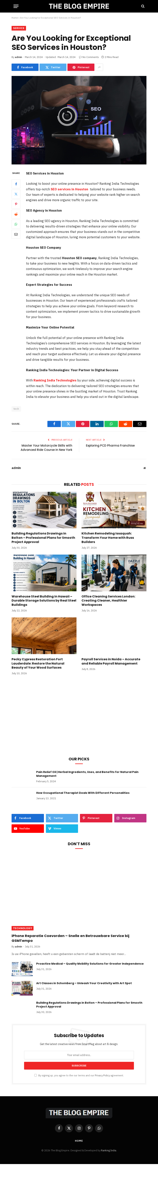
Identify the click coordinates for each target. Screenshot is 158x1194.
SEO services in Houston (69, 189)
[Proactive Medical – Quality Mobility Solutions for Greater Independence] (22, 968)
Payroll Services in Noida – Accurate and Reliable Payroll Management (111, 661)
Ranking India (108, 1150)
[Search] (142, 6)
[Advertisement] (79, 721)
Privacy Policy (102, 1075)
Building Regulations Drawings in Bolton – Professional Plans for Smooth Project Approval (43, 537)
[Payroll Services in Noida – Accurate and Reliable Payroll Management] (114, 635)
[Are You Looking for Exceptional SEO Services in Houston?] (79, 120)
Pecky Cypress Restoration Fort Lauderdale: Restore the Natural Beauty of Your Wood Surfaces (38, 663)
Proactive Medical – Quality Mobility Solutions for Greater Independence (90, 964)
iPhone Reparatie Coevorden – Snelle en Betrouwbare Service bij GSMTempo (70, 938)
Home (15, 17)
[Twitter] (16, 194)
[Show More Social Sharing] (99, 67)
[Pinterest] (16, 204)
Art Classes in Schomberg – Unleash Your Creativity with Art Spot (84, 983)
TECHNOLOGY (22, 928)
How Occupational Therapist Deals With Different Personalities (82, 793)
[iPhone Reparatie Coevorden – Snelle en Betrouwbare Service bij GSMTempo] (79, 892)
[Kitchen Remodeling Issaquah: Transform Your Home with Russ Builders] (114, 510)
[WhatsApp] (16, 224)
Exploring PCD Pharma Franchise (110, 445)
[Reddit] (16, 214)
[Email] (16, 234)
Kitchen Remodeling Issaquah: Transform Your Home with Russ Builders (108, 537)
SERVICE (18, 28)
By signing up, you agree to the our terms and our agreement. (81, 1075)
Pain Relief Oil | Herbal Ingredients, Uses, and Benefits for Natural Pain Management (87, 774)
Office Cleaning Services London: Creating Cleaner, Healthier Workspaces (108, 600)
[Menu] (15, 6)
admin (18, 57)
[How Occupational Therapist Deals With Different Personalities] (22, 798)
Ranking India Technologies (55, 380)
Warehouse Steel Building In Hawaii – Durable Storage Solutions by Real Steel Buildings (44, 600)
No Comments (90, 57)
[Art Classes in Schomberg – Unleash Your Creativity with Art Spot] (22, 988)
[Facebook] (16, 184)
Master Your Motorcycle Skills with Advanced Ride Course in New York (46, 447)
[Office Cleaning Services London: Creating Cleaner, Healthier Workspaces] (114, 573)
